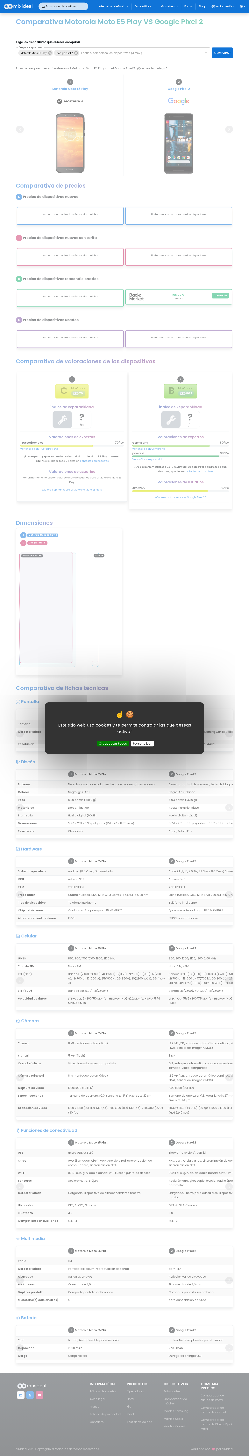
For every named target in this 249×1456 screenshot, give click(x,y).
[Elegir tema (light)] (242, 6)
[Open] (206, 53)
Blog (202, 6)
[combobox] (138, 53)
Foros (188, 6)
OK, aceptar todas (113, 743)
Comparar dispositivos (30, 47)
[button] (35, 53)
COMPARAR (222, 53)
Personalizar (142, 743)
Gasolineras (169, 6)
